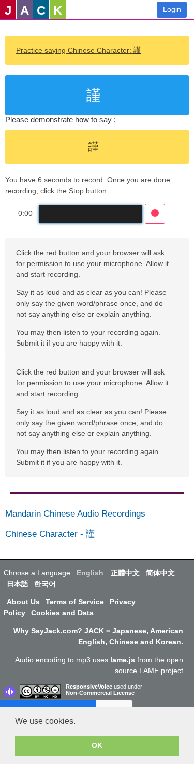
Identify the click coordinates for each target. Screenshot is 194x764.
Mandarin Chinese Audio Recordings (75, 514)
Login (172, 9)
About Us (23, 602)
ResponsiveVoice (89, 686)
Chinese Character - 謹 (50, 534)
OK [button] (97, 745)
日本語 (17, 584)
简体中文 (160, 573)
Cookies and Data (62, 613)
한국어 (45, 584)
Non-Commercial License (100, 693)
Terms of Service (75, 602)
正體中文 (125, 573)
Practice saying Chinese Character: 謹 (78, 50)
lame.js (122, 660)
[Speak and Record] (155, 214)
